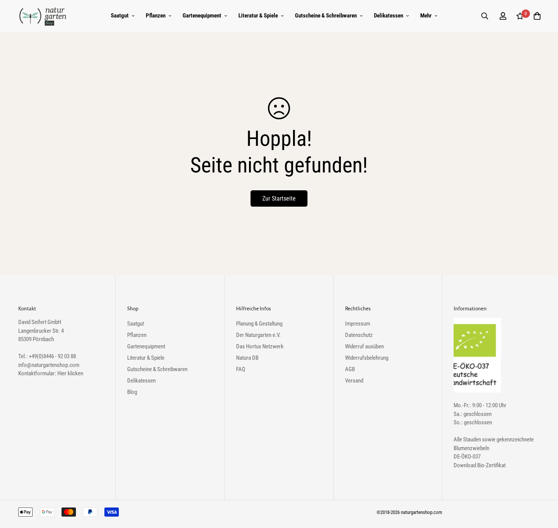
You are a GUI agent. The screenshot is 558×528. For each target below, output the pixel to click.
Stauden (472, 439)
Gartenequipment (202, 15)
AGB (350, 369)
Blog (132, 392)
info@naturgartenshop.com (48, 365)
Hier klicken (70, 373)
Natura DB (247, 357)
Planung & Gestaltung (259, 323)
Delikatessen (388, 15)
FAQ (240, 369)
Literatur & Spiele (258, 15)
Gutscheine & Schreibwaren (326, 15)
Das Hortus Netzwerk (260, 346)
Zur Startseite (279, 198)
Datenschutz (359, 335)
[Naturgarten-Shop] (43, 16)
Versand (354, 380)
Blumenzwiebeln (471, 448)
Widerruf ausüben (364, 346)
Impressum (357, 323)
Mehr (426, 15)
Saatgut (120, 15)
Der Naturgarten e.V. (258, 335)
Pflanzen (156, 15)
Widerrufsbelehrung (366, 357)
